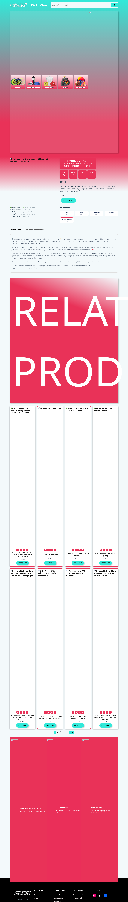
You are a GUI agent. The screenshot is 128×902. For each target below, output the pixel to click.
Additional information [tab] (34, 230)
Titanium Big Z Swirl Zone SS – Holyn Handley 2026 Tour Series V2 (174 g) (22, 717)
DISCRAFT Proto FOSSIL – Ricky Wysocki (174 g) (78, 555)
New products (59, 898)
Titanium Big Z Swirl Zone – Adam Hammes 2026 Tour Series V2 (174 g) (105, 717)
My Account (38, 895)
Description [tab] (16, 230)
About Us (57, 895)
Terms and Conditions (81, 895)
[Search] (114, 5)
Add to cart (68, 200)
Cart (36, 898)
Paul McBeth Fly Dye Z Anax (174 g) (105, 555)
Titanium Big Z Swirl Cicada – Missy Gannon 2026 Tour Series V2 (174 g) (22, 555)
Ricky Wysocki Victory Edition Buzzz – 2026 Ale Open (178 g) (50, 717)
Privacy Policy (78, 898)
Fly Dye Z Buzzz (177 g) (50, 555)
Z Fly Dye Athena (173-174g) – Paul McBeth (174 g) (77, 717)
